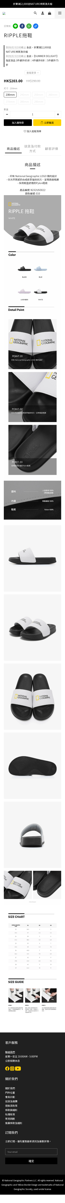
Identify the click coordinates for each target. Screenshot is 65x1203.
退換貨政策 (11, 1105)
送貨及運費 (11, 1101)
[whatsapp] (29, 26)
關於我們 (10, 1088)
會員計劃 (10, 1097)
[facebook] (22, 26)
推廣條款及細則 (13, 1123)
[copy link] (35, 26)
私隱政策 (10, 1114)
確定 (31, 1161)
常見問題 (10, 1118)
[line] (15, 26)
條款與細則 (11, 1110)
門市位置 (10, 1092)
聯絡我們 (10, 1052)
